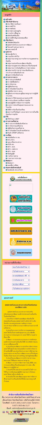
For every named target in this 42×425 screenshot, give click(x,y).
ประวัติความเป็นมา (14, 24)
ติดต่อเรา (8, 160)
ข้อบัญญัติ (10, 153)
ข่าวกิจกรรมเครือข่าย (15, 126)
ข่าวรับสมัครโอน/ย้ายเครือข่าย (18, 130)
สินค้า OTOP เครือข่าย (15, 133)
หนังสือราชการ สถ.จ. (15, 91)
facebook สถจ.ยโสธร (15, 170)
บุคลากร (8, 51)
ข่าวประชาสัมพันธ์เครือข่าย (17, 123)
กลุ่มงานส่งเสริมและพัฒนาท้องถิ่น (19, 63)
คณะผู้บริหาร (12, 54)
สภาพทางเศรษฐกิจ (14, 31)
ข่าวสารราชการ (11, 77)
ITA (6, 116)
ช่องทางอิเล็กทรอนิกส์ (13, 167)
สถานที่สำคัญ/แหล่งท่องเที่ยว (17, 38)
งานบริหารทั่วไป (13, 56)
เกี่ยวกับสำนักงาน (11, 21)
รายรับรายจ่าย (12, 156)
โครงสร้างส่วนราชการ (15, 47)
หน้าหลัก (8, 19)
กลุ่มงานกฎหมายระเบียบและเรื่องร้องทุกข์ (22, 65)
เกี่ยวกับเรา (9, 40)
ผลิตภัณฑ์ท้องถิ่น (13, 35)
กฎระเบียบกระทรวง (14, 142)
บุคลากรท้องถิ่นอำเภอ (15, 75)
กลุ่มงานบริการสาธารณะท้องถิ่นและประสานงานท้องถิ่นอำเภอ (19, 71)
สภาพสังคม (11, 28)
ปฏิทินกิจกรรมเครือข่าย (15, 128)
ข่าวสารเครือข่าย (11, 121)
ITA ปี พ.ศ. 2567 (13, 119)
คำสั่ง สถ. (10, 144)
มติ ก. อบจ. (11, 146)
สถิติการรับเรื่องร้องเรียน (16, 109)
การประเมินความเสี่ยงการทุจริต (18, 100)
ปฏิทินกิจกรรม (12, 86)
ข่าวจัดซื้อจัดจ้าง (13, 82)
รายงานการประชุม (14, 158)
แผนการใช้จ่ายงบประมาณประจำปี (19, 98)
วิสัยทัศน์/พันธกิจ (13, 42)
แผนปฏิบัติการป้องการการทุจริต (18, 102)
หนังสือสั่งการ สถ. (13, 137)
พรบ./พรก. (11, 140)
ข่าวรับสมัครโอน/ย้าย (15, 89)
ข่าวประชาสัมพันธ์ (14, 79)
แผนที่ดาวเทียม (12, 165)
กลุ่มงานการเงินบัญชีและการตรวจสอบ (21, 68)
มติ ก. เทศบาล (12, 149)
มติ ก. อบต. (11, 151)
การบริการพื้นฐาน (13, 33)
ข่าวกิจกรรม (11, 84)
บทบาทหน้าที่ (12, 49)
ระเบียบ (8, 135)
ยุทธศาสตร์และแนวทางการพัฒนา (19, 45)
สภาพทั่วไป (11, 26)
